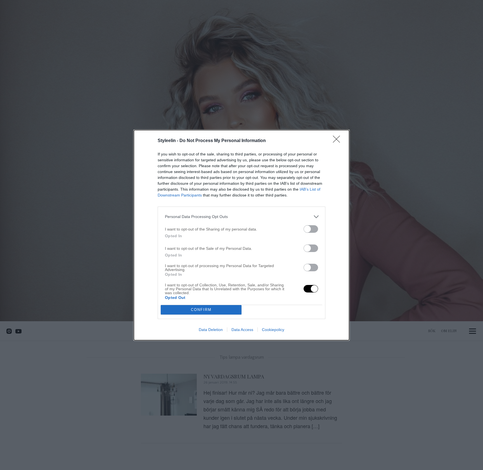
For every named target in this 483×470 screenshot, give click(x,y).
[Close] (338, 141)
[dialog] (241, 235)
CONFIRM (201, 310)
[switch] (311, 229)
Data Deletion (211, 329)
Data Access (242, 329)
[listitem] (241, 217)
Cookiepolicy (273, 329)
